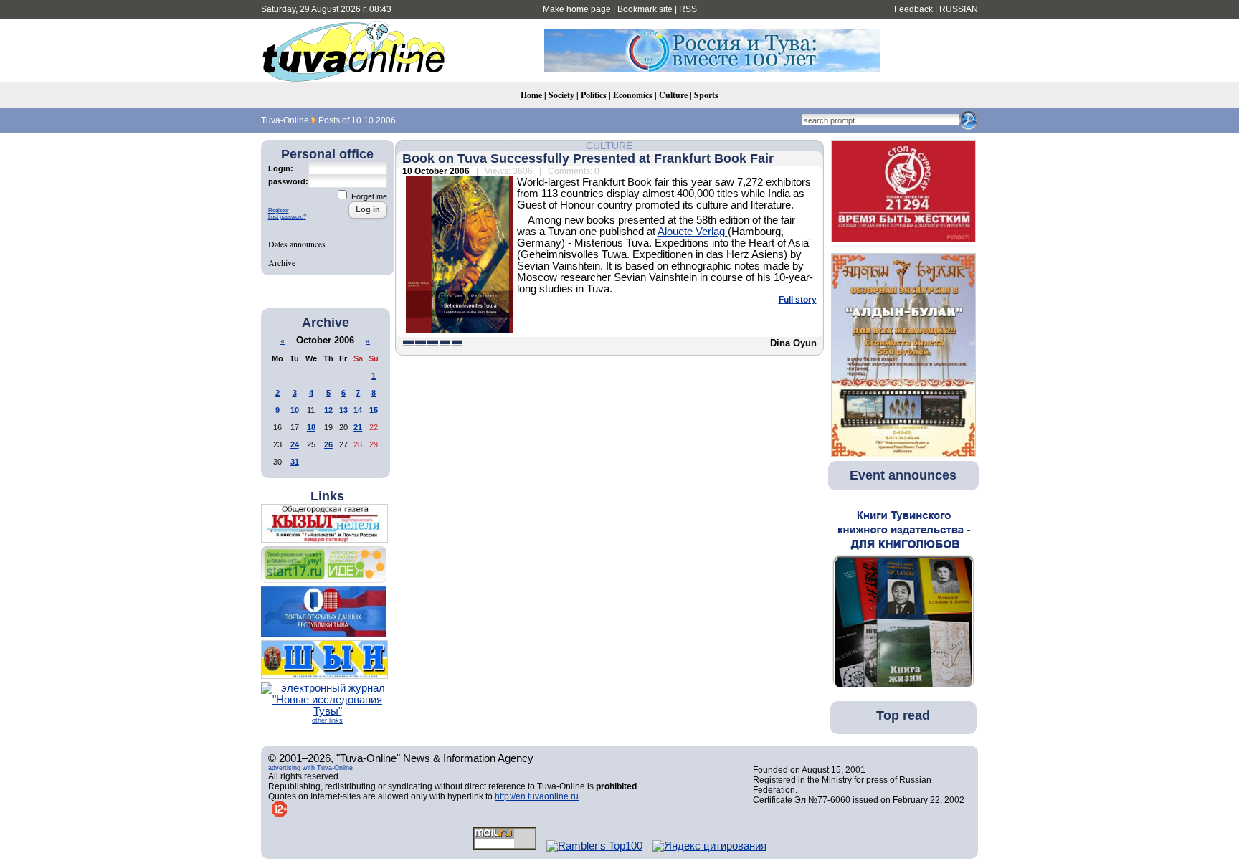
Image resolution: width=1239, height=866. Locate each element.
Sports (706, 95)
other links (327, 720)
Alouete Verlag (693, 231)
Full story (798, 300)
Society (561, 95)
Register (278, 210)
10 (294, 410)
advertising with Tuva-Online (310, 767)
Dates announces (297, 243)
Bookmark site (645, 9)
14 (357, 410)
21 (357, 427)
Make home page (577, 9)
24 (294, 444)
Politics (594, 95)
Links (327, 496)
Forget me (368, 196)
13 (343, 410)
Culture (673, 95)
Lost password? (287, 217)
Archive (281, 262)
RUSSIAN (958, 9)
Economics (632, 95)
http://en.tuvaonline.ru (537, 796)
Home (531, 95)
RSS (688, 9)
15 (373, 410)
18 (311, 427)
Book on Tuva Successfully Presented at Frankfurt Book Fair (588, 158)
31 (294, 461)
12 (328, 410)
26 (328, 444)
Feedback (913, 9)
